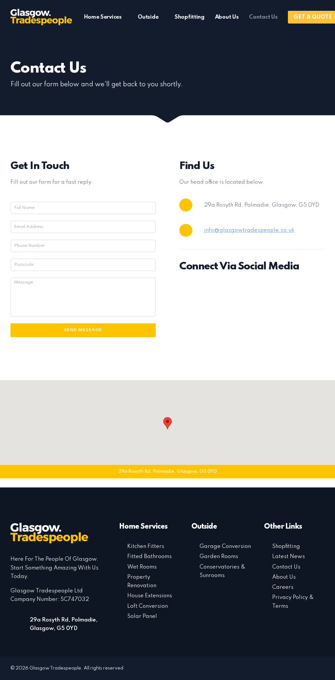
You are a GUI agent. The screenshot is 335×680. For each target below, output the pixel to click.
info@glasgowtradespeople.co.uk (249, 230)
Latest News (288, 556)
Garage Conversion (225, 546)
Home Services (103, 17)
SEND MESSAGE (83, 330)
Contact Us (263, 17)
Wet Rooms (142, 567)
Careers (282, 587)
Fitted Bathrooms (149, 556)
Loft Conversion (147, 606)
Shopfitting (189, 17)
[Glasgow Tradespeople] (41, 17)
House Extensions (149, 596)
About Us (227, 17)
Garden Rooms (219, 556)
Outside (148, 17)
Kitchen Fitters (145, 546)
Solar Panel (142, 616)
